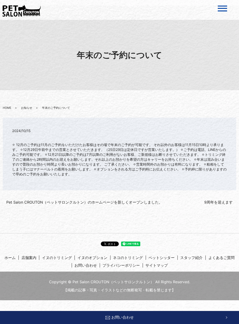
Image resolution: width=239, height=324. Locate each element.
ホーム (10, 257)
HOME (7, 107)
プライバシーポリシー (121, 265)
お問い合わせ (122, 317)
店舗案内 (28, 257)
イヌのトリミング (57, 257)
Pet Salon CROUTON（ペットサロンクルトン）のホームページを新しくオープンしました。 (84, 202)
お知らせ (26, 107)
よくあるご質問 (221, 257)
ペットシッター (161, 257)
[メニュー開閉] (222, 8)
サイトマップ (156, 265)
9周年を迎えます (218, 202)
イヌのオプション (92, 257)
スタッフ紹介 (191, 257)
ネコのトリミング (128, 257)
